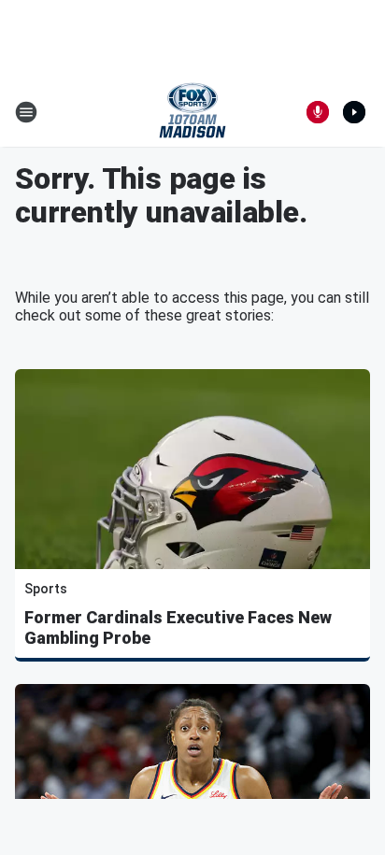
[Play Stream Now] (354, 112)
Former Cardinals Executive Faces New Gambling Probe (178, 627)
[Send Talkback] (318, 112)
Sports (45, 588)
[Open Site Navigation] (26, 112)
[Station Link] (192, 112)
